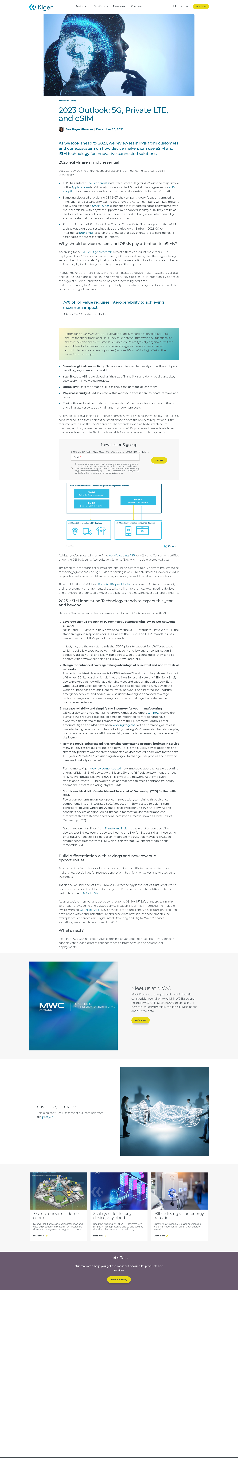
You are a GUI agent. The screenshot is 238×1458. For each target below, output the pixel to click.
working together (124, 725)
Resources (64, 100)
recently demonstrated (105, 768)
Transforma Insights (118, 828)
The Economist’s (98, 183)
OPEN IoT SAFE (90, 909)
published (86, 232)
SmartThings (100, 205)
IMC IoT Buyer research (97, 252)
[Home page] (41, 7)
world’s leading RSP (122, 555)
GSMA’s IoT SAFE (90, 893)
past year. (48, 1117)
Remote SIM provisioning (115, 584)
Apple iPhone (80, 187)
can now (153, 712)
